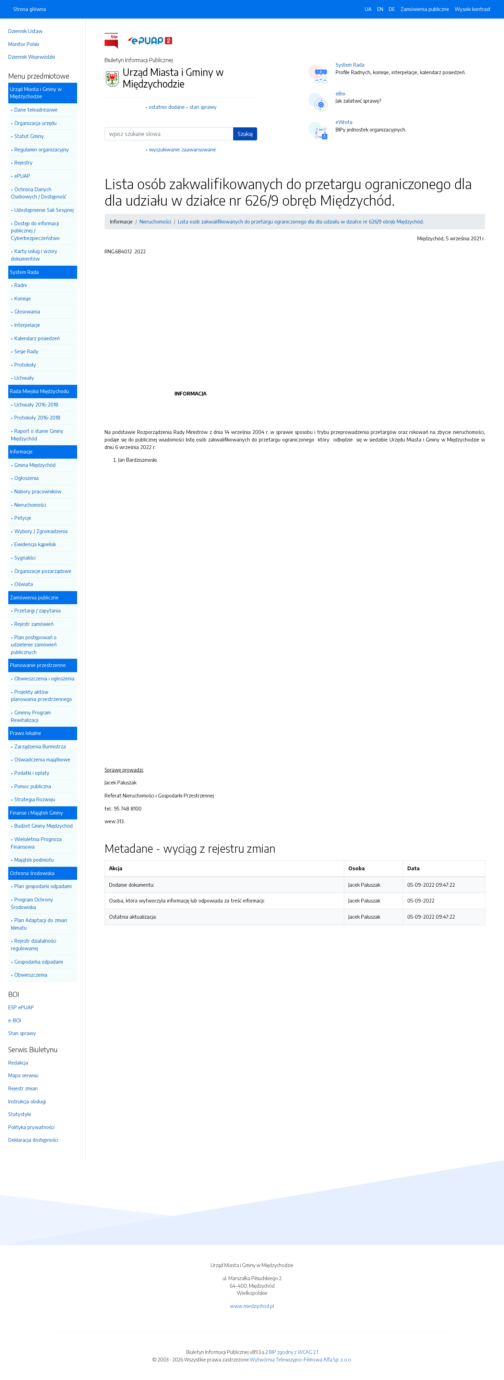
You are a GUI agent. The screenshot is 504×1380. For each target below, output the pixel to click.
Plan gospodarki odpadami (43, 886)
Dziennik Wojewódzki (31, 57)
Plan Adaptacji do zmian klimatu (39, 924)
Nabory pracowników (37, 491)
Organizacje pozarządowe (42, 571)
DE (392, 9)
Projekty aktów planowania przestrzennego (41, 695)
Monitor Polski (23, 44)
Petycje (22, 518)
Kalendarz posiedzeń (37, 338)
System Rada (350, 64)
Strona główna (29, 9)
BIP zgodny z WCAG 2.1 (293, 1352)
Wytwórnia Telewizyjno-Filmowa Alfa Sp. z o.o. (301, 1359)
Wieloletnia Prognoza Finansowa (36, 843)
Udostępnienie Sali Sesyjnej (44, 210)
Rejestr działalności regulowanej (33, 944)
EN (380, 9)
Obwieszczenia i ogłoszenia (44, 678)
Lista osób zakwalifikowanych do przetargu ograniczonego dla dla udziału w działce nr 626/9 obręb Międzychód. (301, 221)
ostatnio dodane (167, 107)
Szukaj (245, 133)
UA (368, 9)
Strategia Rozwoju (34, 799)
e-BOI (14, 1020)
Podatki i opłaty (31, 773)
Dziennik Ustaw (25, 31)
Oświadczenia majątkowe (42, 759)
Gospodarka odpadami (38, 961)
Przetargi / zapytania (37, 610)
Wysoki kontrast (473, 9)
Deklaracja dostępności (33, 1140)
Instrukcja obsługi (27, 1101)
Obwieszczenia (30, 974)
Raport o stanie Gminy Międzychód (37, 434)
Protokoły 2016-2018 (37, 417)
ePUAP (22, 176)
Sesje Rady (26, 351)
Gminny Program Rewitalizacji (31, 716)
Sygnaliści (25, 557)
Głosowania (27, 311)
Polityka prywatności (31, 1127)
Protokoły (25, 364)
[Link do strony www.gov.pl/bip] (115, 40)
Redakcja (18, 1062)
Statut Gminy (29, 136)
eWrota (344, 122)
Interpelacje (27, 325)
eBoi (340, 93)
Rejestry (23, 162)
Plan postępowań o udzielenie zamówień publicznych (34, 644)
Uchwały (24, 378)
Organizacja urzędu (35, 123)
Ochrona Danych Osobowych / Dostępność (38, 193)
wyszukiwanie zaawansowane (182, 149)
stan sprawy (203, 107)
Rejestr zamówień (33, 624)
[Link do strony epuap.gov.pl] (150, 40)
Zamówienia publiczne (424, 9)
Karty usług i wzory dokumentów (34, 255)
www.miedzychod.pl (252, 1306)
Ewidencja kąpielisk (35, 544)
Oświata (23, 584)
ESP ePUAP (21, 1007)
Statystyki (19, 1114)
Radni (20, 285)
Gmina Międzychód (35, 465)
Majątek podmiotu (34, 859)
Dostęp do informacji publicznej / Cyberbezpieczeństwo (35, 230)
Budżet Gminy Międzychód (43, 826)
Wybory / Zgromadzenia (41, 531)
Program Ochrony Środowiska (32, 903)
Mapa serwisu (23, 1075)
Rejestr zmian (23, 1088)
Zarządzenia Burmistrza (40, 746)
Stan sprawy (22, 1033)
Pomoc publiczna (32, 786)
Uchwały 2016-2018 (36, 404)
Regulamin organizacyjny (41, 149)
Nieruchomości (30, 505)
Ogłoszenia (26, 478)
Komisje (22, 298)
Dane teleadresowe (36, 109)
